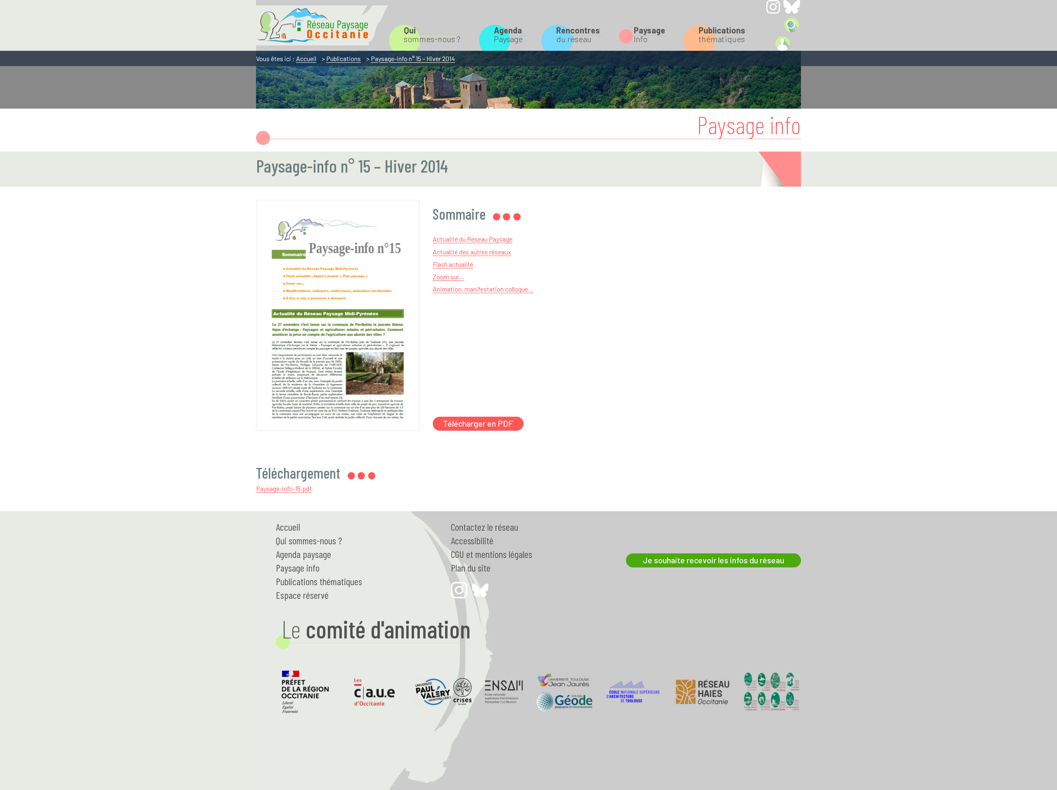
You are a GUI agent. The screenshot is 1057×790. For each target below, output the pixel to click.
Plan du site (471, 568)
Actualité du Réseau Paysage (472, 239)
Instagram (773, 7)
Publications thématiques (319, 581)
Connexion (782, 43)
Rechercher (791, 25)
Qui (309, 540)
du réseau (578, 34)
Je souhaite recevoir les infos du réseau (713, 560)
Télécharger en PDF (478, 423)
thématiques (722, 34)
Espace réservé (302, 595)
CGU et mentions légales (491, 554)
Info (649, 34)
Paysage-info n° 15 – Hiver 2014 (413, 58)
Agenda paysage (303, 554)
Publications (343, 58)
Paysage (508, 34)
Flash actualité (453, 264)
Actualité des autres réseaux (472, 252)
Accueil (306, 58)
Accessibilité (472, 540)
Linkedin (773, 24)
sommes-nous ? (432, 34)
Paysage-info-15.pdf (284, 488)
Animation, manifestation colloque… (483, 289)
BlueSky (791, 7)
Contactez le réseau (484, 527)
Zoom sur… (449, 276)
